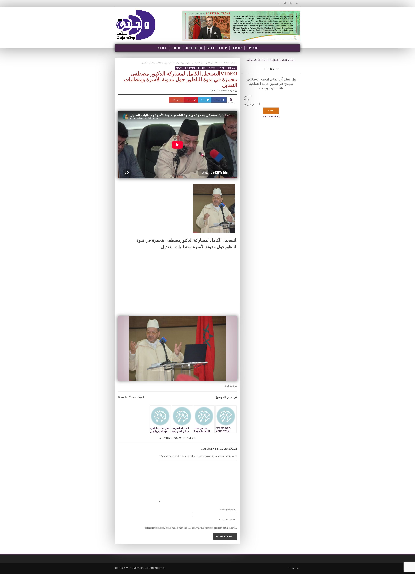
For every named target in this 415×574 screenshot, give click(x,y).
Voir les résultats (271, 116)
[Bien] (231, 386)
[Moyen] (233, 386)
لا (245, 100)
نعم (246, 96)
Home (219, 63)
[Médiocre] (236, 386)
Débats (226, 63)
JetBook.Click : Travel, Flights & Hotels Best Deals (271, 60)
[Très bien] (228, 386)
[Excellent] (225, 386)
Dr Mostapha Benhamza (196, 68)
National (232, 68)
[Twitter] (285, 3)
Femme (214, 68)
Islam (222, 68)
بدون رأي (250, 104)
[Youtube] (291, 3)
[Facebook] (279, 3)
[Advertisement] (177, 290)
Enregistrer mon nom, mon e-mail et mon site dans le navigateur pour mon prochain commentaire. (189, 528)
